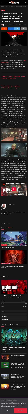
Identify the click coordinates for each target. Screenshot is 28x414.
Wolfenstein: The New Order (14, 296)
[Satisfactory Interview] (14, 239)
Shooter (25, 306)
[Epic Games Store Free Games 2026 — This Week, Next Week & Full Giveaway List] (5, 386)
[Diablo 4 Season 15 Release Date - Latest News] (14, 337)
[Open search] (26, 2)
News (3, 10)
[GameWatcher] (14, 2)
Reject (7, 410)
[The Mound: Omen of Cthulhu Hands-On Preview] (14, 257)
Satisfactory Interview (7, 247)
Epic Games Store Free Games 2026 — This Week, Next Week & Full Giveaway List (18, 386)
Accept (20, 410)
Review (4, 313)
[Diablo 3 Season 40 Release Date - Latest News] (5, 357)
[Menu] (2, 2)
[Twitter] (3, 209)
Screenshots (5, 319)
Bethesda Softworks (18, 297)
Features (4, 316)
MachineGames (10, 297)
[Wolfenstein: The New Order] (14, 287)
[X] (17, 28)
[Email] (24, 28)
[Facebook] (11, 28)
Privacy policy (12, 406)
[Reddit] (4, 28)
